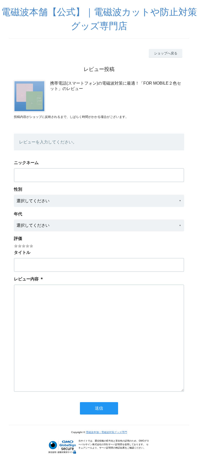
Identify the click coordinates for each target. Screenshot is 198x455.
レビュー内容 (26, 279)
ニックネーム (26, 162)
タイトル (22, 252)
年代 (18, 214)
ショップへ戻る (165, 53)
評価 (18, 238)
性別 (18, 189)
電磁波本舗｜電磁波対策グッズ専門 (106, 432)
